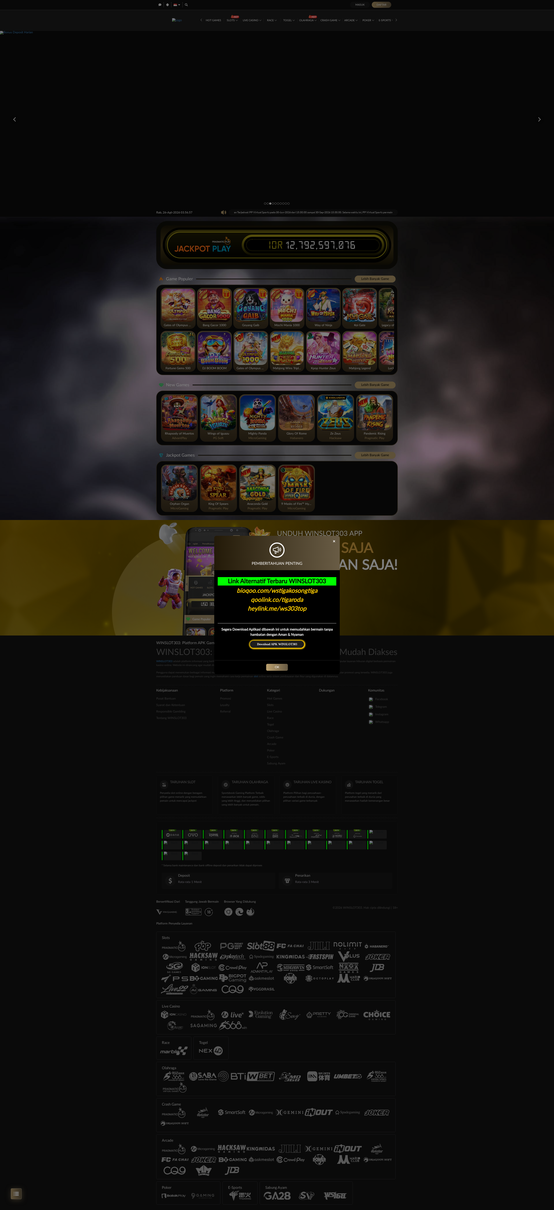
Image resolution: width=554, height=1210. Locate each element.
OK (277, 667)
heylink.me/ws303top (277, 609)
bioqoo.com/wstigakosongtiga (277, 591)
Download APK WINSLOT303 (277, 644)
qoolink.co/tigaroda (277, 600)
